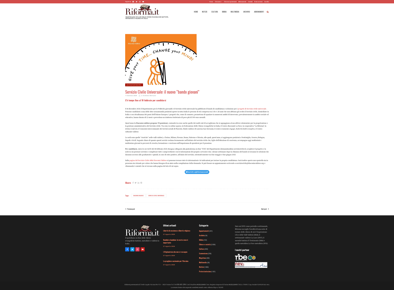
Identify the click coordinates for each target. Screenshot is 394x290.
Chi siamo (218, 1)
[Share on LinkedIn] (138, 182)
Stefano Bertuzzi (149, 95)
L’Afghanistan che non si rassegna (175, 252)
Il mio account (258, 1)
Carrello (266, 1)
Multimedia (203, 262)
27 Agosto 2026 (169, 234)
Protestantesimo (205, 271)
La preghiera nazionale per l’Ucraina (175, 261)
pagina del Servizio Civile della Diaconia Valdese (148, 160)
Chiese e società (205, 244)
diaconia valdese (138, 195)
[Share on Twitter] (136, 182)
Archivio (202, 235)
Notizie (201, 267)
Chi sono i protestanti (230, 1)
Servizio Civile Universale (156, 195)
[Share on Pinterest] (141, 182)
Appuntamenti (204, 231)
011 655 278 (181, 284)
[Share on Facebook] (133, 182)
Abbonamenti (242, 1)
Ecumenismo (203, 253)
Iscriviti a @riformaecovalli (198, 172)
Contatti (250, 1)
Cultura (201, 249)
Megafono (202, 258)
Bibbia (201, 240)
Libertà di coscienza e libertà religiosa (176, 230)
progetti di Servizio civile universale (252, 109)
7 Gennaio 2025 (131, 95)
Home (211, 1)
